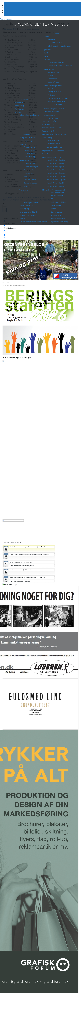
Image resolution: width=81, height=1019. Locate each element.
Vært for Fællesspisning (28, 215)
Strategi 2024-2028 (54, 92)
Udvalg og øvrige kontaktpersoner (59, 46)
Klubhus (46, 56)
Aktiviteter (26, 134)
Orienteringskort (49, 115)
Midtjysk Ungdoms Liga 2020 (56, 176)
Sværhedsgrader (56, 212)
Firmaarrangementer (58, 218)
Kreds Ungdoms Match (50, 154)
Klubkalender (19, 102)
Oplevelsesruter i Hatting (59, 222)
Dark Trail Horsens (30, 180)
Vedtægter (51, 95)
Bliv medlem (55, 199)
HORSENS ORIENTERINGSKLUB (39, 25)
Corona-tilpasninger (26, 141)
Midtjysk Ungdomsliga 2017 (56, 186)
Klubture (26, 186)
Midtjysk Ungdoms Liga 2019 (56, 180)
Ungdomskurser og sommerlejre (53, 151)
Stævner (22, 218)
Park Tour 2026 (29, 173)
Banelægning (24, 209)
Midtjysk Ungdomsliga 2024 (56, 163)
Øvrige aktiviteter (25, 160)
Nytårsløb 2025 (29, 176)
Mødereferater (57, 42)
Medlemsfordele (53, 82)
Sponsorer (47, 50)
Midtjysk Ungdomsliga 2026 (51, 157)
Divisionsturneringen (31, 167)
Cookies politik (57, 104)
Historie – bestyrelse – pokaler (54, 109)
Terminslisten (19, 109)
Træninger (23, 144)
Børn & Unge (53, 118)
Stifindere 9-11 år (48, 124)
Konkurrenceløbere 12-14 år (51, 128)
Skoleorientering (56, 205)
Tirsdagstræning (29, 147)
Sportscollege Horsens (54, 147)
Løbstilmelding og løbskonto (29, 115)
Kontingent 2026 (53, 72)
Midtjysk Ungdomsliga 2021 (56, 173)
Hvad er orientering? (58, 196)
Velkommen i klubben (58, 202)
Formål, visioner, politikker (52, 86)
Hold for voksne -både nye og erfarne (55, 134)
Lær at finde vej (56, 215)
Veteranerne (24, 190)
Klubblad (46, 53)
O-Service (18, 112)
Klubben (56, 33)
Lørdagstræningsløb (26, 205)
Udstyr (53, 209)
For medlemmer (49, 69)
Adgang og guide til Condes (29, 212)
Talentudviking (47, 138)
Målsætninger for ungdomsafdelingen (55, 190)
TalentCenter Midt (53, 140)
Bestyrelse (51, 39)
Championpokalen (30, 163)
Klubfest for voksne (30, 183)
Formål (50, 89)
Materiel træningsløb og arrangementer (33, 222)
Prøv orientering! (57, 193)
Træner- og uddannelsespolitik (58, 98)
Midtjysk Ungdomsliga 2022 (56, 170)
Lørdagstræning (29, 153)
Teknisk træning (29, 157)
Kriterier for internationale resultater (60, 66)
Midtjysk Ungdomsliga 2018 (56, 183)
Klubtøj (50, 75)
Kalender (24, 99)
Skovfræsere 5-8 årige (49, 121)
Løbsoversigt (19, 106)
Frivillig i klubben (31, 202)
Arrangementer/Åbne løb (28, 138)
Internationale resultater (56, 62)
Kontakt (46, 37)
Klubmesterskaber (30, 170)
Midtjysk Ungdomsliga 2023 (56, 167)
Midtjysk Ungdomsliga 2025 (56, 160)
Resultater (47, 59)
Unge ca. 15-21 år (48, 131)
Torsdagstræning (29, 150)
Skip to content (6, 19)
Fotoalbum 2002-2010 (51, 112)
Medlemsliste (52, 79)
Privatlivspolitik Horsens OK (57, 102)
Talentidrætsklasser (53, 144)
